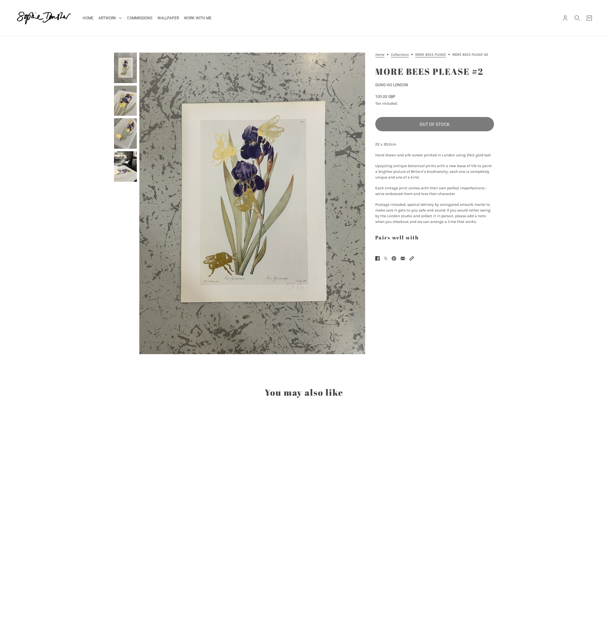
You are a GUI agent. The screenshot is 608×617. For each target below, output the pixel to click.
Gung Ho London (391, 85)
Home (379, 55)
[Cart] (589, 18)
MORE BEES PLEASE (430, 55)
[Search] (577, 18)
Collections (400, 55)
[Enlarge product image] (252, 203)
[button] (411, 258)
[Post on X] (386, 258)
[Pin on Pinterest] (393, 258)
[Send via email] (402, 258)
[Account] (565, 18)
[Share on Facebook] (377, 258)
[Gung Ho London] (44, 18)
